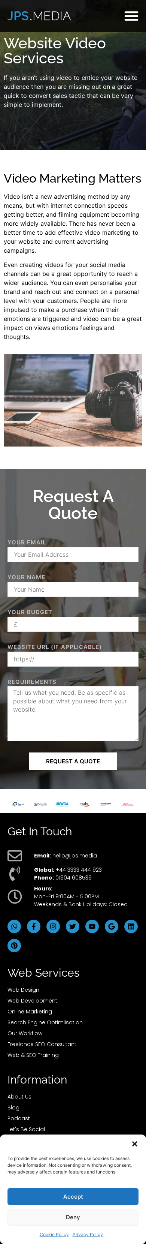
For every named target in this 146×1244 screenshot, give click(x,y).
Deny (73, 1217)
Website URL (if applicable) (54, 646)
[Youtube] (92, 926)
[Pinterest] (14, 945)
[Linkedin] (131, 926)
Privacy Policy (88, 1234)
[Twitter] (72, 926)
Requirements (32, 681)
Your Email (26, 542)
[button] (135, 1144)
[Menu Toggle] (131, 15)
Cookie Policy (54, 1234)
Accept (73, 1196)
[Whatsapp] (14, 926)
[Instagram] (53, 926)
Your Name (26, 577)
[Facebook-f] (33, 926)
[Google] (111, 926)
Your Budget (29, 612)
